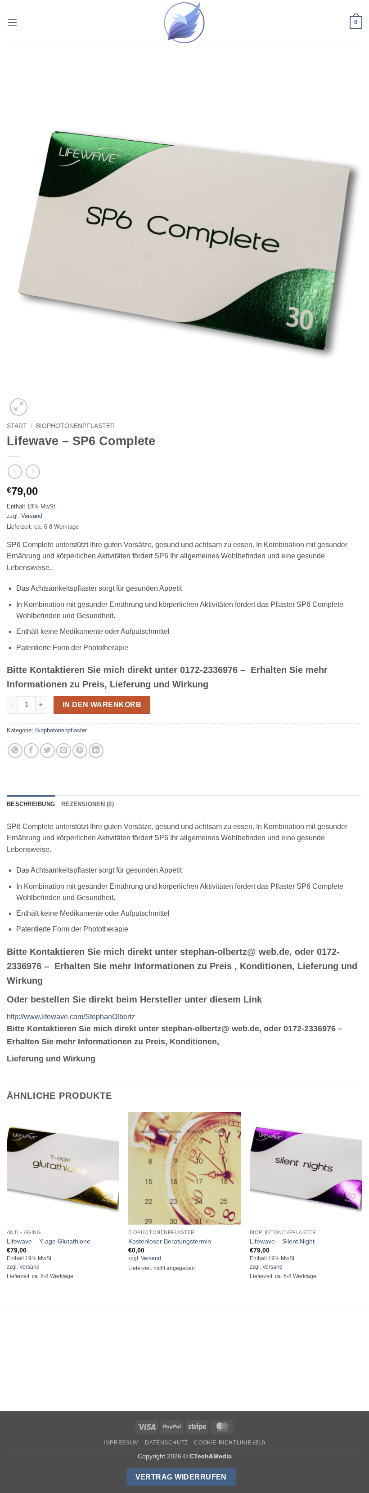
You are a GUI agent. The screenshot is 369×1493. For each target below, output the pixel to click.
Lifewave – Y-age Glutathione (48, 1241)
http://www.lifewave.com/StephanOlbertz (71, 1017)
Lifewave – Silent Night (282, 1241)
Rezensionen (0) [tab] (87, 804)
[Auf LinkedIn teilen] (96, 750)
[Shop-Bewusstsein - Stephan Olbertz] (185, 22)
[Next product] (15, 471)
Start (17, 426)
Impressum (121, 1443)
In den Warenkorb (102, 705)
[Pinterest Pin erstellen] (79, 750)
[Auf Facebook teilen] (31, 750)
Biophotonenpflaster (75, 426)
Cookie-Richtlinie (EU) (229, 1443)
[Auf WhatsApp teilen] (15, 750)
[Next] (362, 1208)
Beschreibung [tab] (31, 804)
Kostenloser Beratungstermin (169, 1241)
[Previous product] (33, 471)
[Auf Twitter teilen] (47, 750)
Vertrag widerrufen (181, 1477)
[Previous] (7, 1208)
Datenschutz (166, 1443)
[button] (12, 22)
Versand (31, 516)
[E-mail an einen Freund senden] (63, 750)
